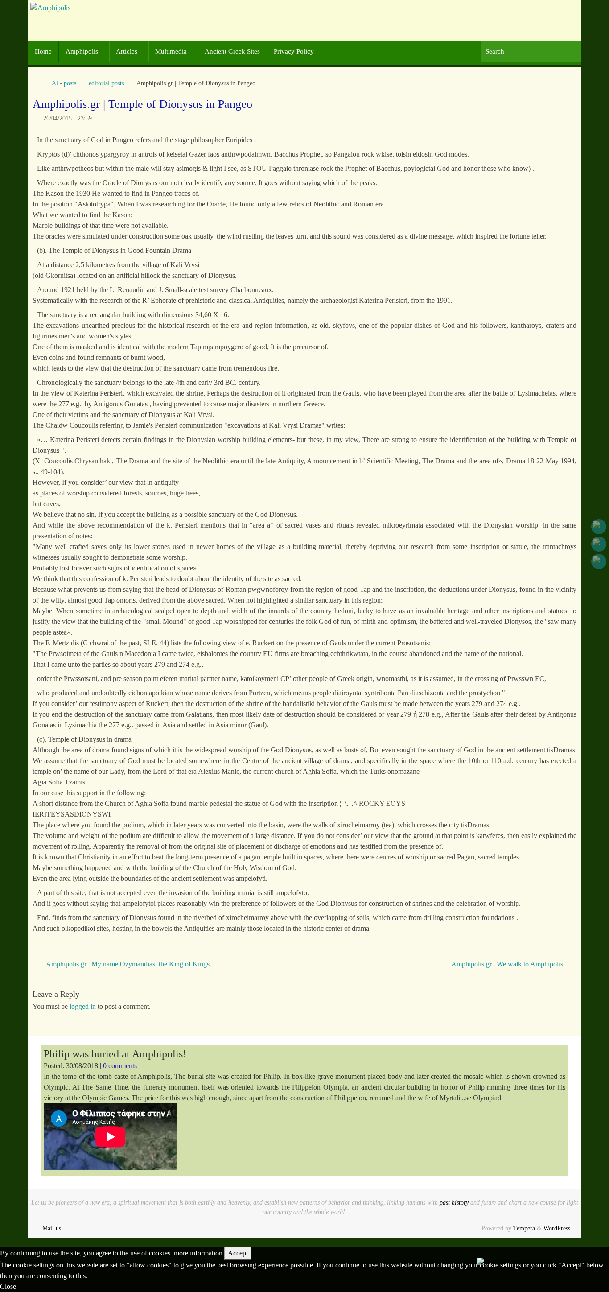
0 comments (120, 1065)
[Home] (37, 83)
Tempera (524, 1228)
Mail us (51, 1228)
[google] (598, 544)
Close (8, 1286)
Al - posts (64, 83)
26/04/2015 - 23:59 (67, 118)
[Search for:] (531, 51)
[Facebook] (598, 526)
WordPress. (557, 1228)
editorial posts (106, 83)
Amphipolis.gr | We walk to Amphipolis (508, 964)
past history (454, 1202)
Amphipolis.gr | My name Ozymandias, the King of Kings (127, 964)
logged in (83, 1006)
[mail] (598, 561)
